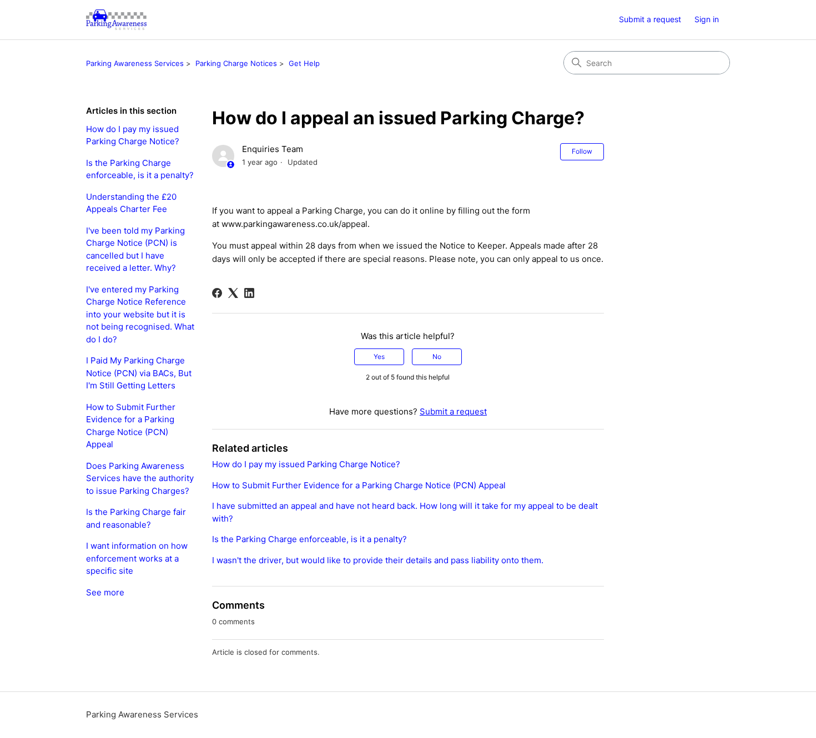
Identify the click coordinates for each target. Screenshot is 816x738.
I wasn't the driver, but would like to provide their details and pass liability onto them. (377, 560)
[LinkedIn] (249, 293)
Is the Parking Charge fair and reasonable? (136, 518)
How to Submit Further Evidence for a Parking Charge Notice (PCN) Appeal (130, 426)
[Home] (116, 19)
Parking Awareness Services (135, 63)
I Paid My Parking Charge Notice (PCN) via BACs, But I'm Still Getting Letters (139, 373)
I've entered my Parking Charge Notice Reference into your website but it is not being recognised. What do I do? (140, 314)
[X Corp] (233, 293)
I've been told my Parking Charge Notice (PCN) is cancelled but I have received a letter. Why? (135, 249)
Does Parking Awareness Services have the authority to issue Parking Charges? (140, 478)
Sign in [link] (706, 19)
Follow (582, 151)
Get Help (304, 63)
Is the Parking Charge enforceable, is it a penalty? (140, 169)
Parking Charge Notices (236, 63)
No (436, 356)
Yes (379, 356)
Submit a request (650, 19)
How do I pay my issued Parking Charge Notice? (132, 135)
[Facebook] (217, 293)
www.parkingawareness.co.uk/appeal (294, 224)
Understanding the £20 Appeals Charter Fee (131, 203)
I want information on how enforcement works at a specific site (137, 558)
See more (105, 592)
